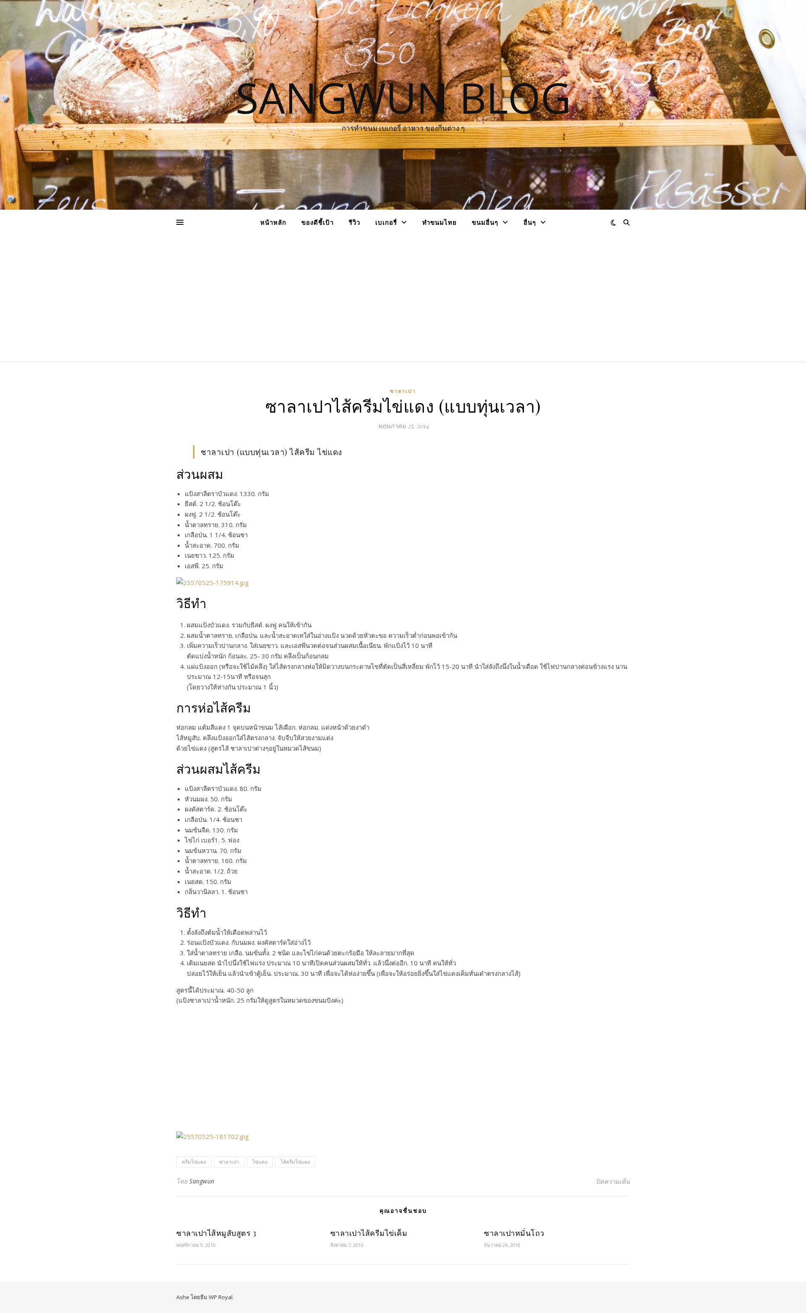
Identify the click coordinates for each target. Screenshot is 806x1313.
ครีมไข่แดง (194, 1161)
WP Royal (221, 1297)
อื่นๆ (529, 222)
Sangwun (202, 1181)
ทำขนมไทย (439, 222)
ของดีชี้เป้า (317, 222)
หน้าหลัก (273, 222)
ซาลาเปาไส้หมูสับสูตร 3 (216, 1233)
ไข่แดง (259, 1161)
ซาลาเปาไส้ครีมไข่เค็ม (369, 1233)
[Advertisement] (403, 298)
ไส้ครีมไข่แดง (295, 1161)
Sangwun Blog (403, 97)
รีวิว (354, 222)
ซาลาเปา (403, 391)
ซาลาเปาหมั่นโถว (514, 1233)
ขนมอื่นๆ (485, 222)
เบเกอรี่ (386, 222)
